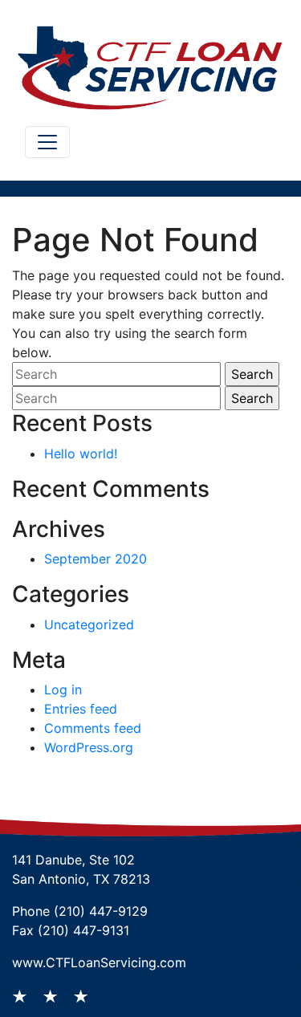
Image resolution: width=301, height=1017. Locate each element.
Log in (63, 689)
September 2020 (95, 559)
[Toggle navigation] (47, 142)
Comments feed (92, 728)
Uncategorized (89, 624)
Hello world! (80, 453)
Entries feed (80, 709)
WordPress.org (88, 747)
